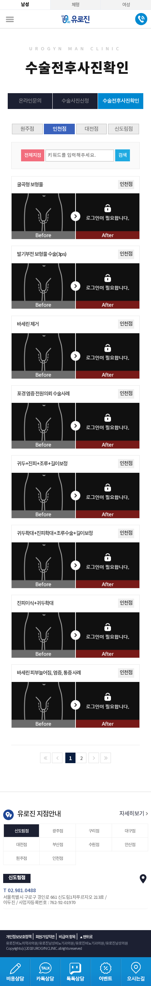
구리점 (93, 831)
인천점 (59, 129)
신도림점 (123, 129)
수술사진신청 (75, 101)
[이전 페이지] (57, 758)
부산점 (57, 844)
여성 (126, 5)
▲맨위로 (85, 937)
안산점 (130, 844)
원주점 (27, 129)
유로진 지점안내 (38, 814)
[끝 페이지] (105, 758)
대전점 (91, 129)
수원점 (93, 844)
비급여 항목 (67, 937)
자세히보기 (132, 814)
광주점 (57, 831)
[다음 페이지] (93, 758)
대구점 (130, 831)
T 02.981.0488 (19, 891)
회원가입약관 (44, 937)
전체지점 (32, 155)
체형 (75, 5)
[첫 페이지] (45, 758)
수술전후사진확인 (121, 101)
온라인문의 (30, 101)
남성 (25, 4)
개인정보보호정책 (18, 937)
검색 (122, 155)
